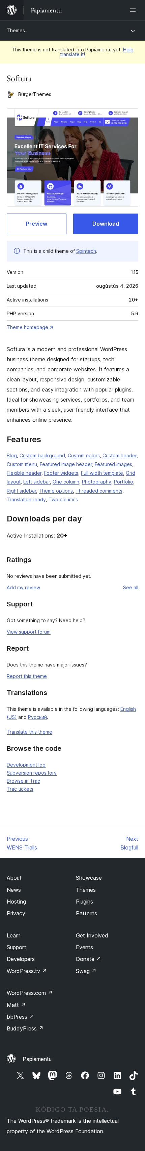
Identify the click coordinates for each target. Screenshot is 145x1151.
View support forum (29, 632)
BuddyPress (25, 1028)
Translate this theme (29, 732)
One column (66, 482)
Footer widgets (61, 473)
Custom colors (84, 455)
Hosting (16, 901)
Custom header (120, 455)
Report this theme (27, 676)
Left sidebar (36, 482)
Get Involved (92, 935)
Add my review (23, 587)
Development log (26, 765)
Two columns (63, 499)
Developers (21, 959)
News (14, 889)
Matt (16, 1005)
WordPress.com (30, 992)
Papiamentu (37, 1059)
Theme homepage (27, 327)
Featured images (113, 464)
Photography (96, 482)
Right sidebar (21, 491)
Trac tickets (20, 789)
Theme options (56, 491)
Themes (16, 30)
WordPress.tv (27, 971)
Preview (36, 223)
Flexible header (24, 473)
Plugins (84, 901)
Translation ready (26, 499)
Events (84, 947)
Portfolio (123, 482)
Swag (86, 971)
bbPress (20, 1016)
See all (130, 587)
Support (16, 947)
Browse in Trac (23, 781)
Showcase (89, 877)
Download (105, 223)
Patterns (86, 913)
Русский (37, 717)
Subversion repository (32, 773)
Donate (88, 959)
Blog (12, 455)
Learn (14, 935)
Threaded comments (99, 491)
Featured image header (66, 464)
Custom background (42, 455)
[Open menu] (134, 10)
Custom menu (22, 464)
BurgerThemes (34, 94)
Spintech (86, 251)
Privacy (16, 913)
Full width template (102, 473)
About (14, 877)
